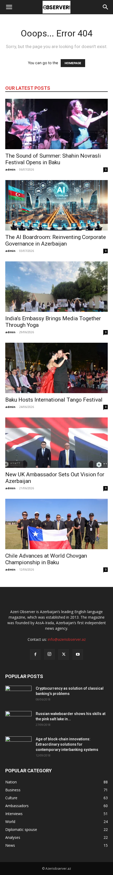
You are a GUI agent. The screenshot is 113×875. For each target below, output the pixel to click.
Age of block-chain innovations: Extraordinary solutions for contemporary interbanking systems (67, 744)
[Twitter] (63, 654)
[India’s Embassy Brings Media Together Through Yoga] (56, 286)
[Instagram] (49, 654)
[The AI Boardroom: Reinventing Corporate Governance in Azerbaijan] (56, 205)
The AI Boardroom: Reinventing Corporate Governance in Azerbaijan (55, 240)
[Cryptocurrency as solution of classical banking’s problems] (18, 695)
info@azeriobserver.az (67, 639)
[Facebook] (35, 654)
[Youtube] (78, 654)
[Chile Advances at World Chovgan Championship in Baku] (56, 524)
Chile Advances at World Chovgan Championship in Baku (46, 559)
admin (10, 169)
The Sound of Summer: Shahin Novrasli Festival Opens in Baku (53, 159)
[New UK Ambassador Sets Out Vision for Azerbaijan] (56, 442)
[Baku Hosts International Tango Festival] (56, 368)
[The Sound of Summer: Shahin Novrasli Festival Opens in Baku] (56, 124)
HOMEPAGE (73, 63)
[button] (9, 7)
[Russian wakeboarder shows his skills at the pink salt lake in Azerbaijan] (18, 720)
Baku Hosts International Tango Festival (53, 400)
